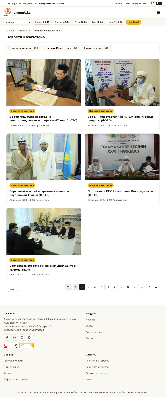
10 (141, 286)
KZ (152, 3)
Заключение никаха (135, 3)
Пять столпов (11, 367)
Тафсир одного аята (15, 379)
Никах (89, 379)
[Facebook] (7, 337)
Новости (90, 319)
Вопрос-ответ (94, 332)
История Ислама (13, 360)
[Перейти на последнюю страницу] (156, 287)
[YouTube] (14, 337)
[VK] (29, 337)
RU (158, 3)
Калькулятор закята (97, 367)
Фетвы (89, 338)
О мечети (118, 3)
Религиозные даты (96, 373)
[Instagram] (22, 337)
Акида (7, 373)
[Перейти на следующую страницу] (149, 287)
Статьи (89, 325)
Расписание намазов (97, 360)
